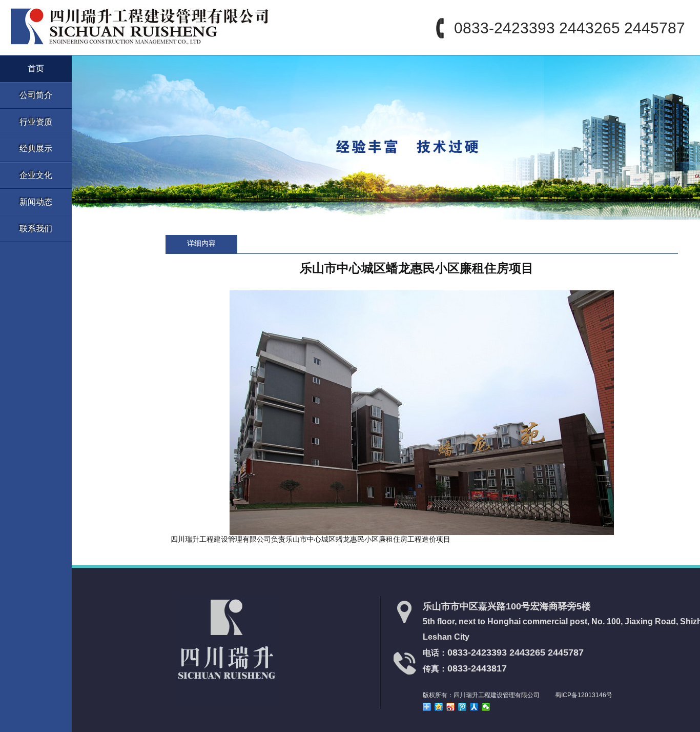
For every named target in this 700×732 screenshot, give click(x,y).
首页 (36, 68)
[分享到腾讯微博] (462, 707)
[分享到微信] (486, 707)
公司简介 (35, 95)
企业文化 (35, 175)
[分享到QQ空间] (439, 707)
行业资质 (35, 121)
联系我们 (35, 228)
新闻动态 (35, 201)
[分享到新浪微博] (450, 707)
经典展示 (35, 148)
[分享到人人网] (474, 707)
